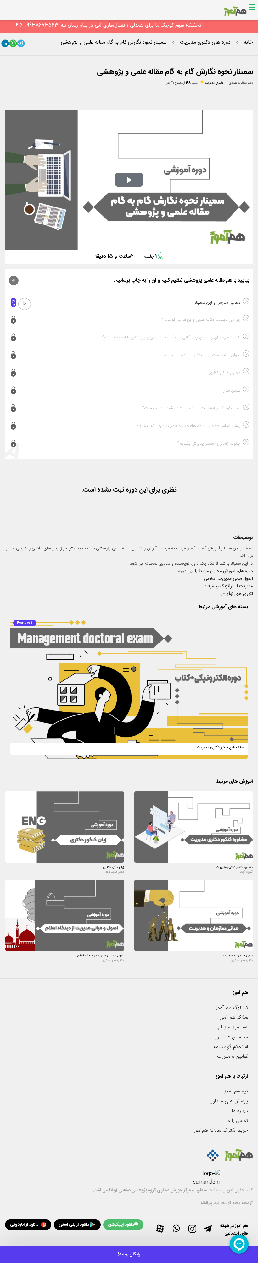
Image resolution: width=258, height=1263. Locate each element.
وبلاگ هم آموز (234, 1017)
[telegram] (21, 44)
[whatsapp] (13, 44)
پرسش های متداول (229, 1101)
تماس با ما (237, 1120)
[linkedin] (5, 44)
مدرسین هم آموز (231, 1037)
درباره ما (240, 1111)
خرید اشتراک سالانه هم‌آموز (221, 1130)
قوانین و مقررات (232, 1056)
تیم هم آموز (236, 1091)
